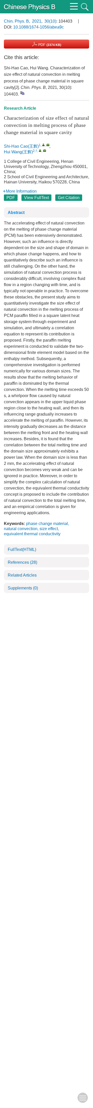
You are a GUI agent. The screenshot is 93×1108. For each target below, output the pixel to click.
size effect (49, 529)
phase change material (47, 523)
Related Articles (22, 575)
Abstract (16, 212)
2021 (36, 21)
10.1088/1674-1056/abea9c (38, 27)
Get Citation (69, 197)
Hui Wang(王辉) (18, 152)
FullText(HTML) (22, 549)
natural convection (20, 529)
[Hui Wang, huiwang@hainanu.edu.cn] (40, 150)
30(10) (50, 21)
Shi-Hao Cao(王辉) (21, 146)
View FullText (36, 197)
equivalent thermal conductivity (32, 534)
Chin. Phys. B (16, 21)
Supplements (23, 588)
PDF (49, 45)
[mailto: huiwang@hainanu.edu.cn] (48, 144)
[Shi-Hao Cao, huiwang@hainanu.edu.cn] (43, 144)
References (22, 562)
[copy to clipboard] (22, 93)
